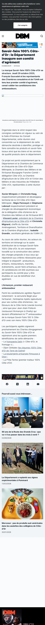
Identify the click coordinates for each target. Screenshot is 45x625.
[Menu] (3, 36)
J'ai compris (22, 25)
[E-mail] (38, 384)
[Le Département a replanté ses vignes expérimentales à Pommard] (22, 458)
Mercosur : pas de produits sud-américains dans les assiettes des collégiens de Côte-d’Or (22, 526)
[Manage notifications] (6, 619)
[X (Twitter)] (17, 384)
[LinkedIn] (28, 384)
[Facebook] (7, 384)
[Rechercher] (42, 36)
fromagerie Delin (14, 341)
